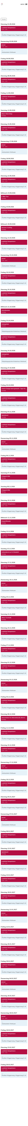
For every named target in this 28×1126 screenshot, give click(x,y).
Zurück (4, 19)
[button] (14, 31)
